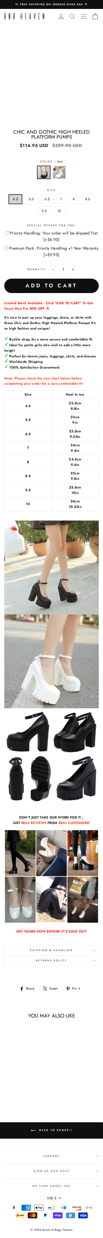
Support (52, 1156)
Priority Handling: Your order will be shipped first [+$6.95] (54, 236)
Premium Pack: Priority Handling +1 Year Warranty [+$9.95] (53, 251)
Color (51, 161)
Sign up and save (51, 1171)
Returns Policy (51, 960)
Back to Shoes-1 (55, 1130)
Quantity (37, 269)
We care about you (51, 1186)
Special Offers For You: (51, 225)
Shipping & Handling (51, 950)
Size (51, 190)
